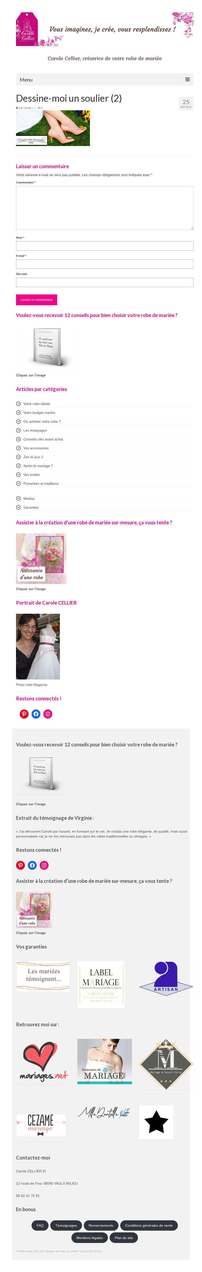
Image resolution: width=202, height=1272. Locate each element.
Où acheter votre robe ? (42, 421)
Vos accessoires (36, 448)
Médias (29, 498)
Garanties (31, 507)
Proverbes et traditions (41, 483)
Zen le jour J (33, 457)
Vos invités (31, 475)
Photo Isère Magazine (31, 685)
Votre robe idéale (36, 404)
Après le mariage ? (38, 466)
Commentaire (25, 182)
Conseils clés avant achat (43, 439)
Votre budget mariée (39, 413)
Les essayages (35, 430)
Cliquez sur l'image (31, 375)
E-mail (21, 255)
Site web (21, 274)
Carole (27, 107)
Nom (20, 237)
